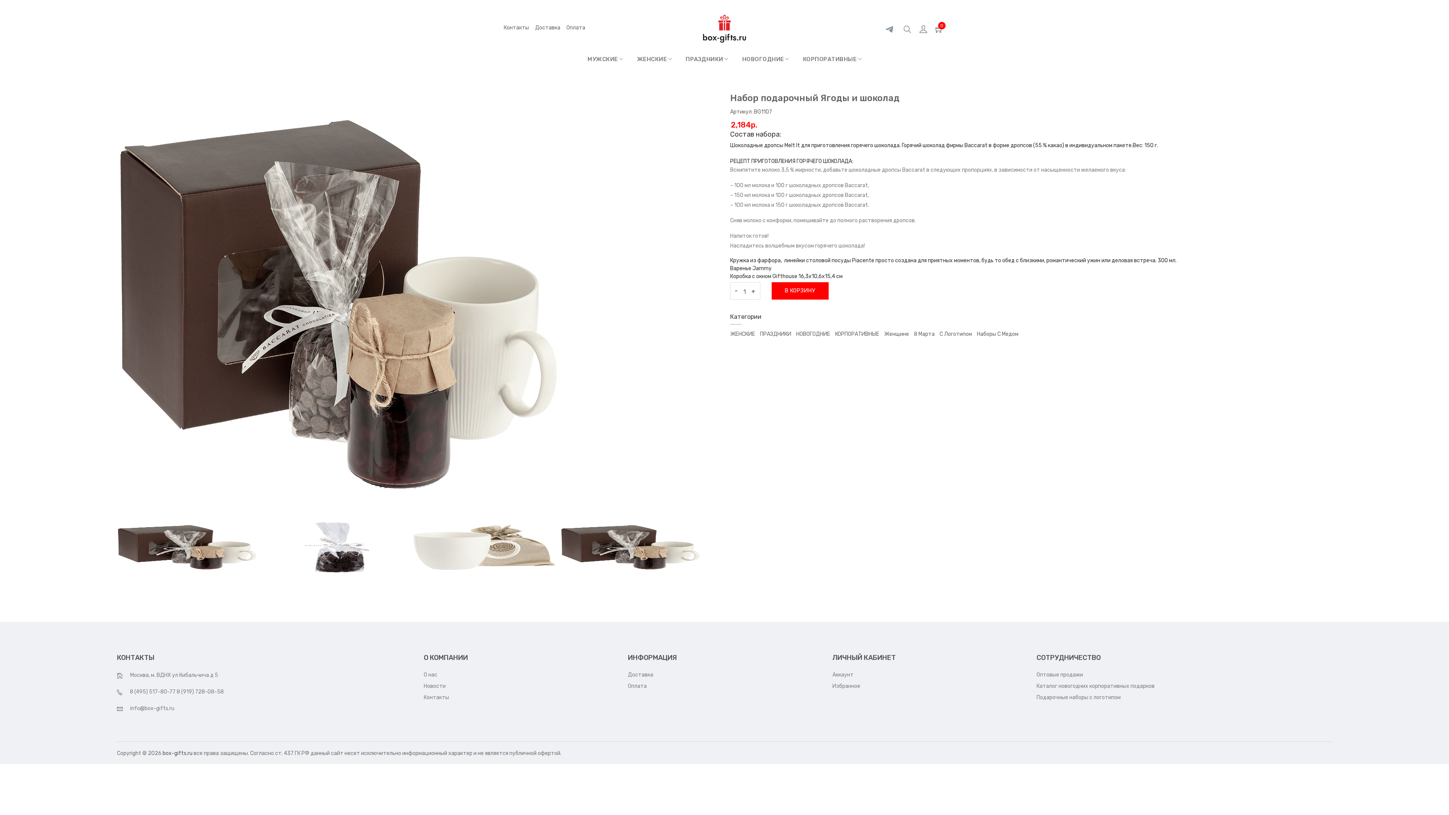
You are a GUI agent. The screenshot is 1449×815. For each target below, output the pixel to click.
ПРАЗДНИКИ (705, 59)
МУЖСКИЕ (603, 59)
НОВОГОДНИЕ (764, 59)
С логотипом (956, 334)
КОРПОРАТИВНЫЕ (830, 59)
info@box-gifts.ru (152, 708)
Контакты (516, 28)
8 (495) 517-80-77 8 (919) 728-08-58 (177, 692)
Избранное (846, 686)
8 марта (924, 334)
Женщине (896, 334)
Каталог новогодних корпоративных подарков (1096, 686)
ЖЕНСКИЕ (652, 59)
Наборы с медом (997, 334)
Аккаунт (843, 675)
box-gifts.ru (177, 753)
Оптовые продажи (1060, 675)
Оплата (637, 686)
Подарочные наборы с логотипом (1079, 697)
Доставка (547, 28)
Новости (435, 686)
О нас (430, 675)
